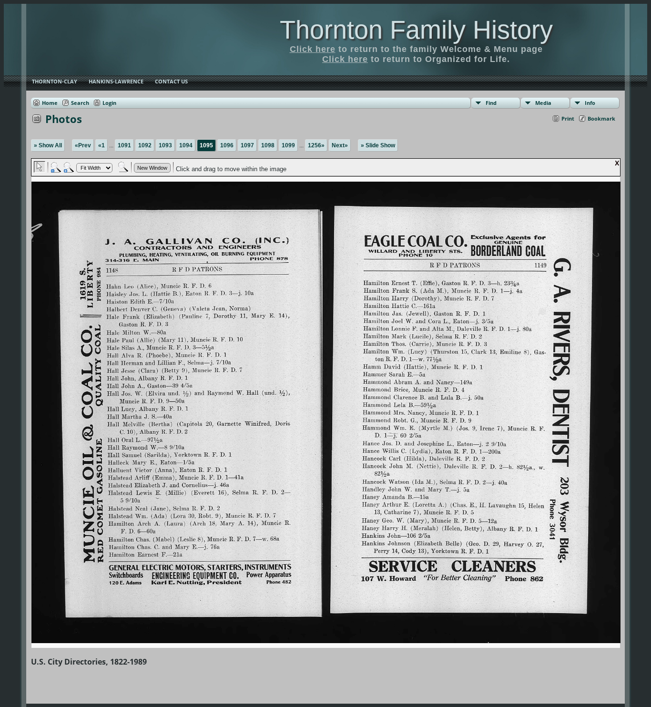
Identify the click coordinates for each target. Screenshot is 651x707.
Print (567, 118)
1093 (165, 145)
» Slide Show (378, 145)
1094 (186, 145)
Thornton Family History (416, 29)
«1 (101, 145)
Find (491, 102)
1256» (316, 145)
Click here (313, 49)
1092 (145, 145)
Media (543, 102)
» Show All (48, 145)
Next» (340, 145)
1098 (268, 145)
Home (50, 102)
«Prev (83, 145)
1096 (227, 145)
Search (80, 102)
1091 (124, 145)
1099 (288, 145)
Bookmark (601, 118)
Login (109, 102)
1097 (247, 145)
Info (590, 102)
